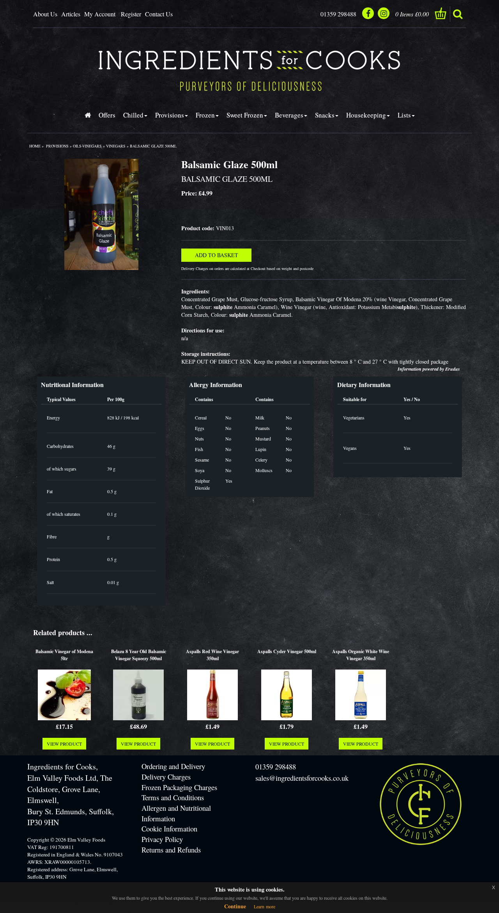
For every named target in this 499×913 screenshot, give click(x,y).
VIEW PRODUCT (64, 744)
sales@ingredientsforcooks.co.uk (302, 778)
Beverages (289, 114)
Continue (235, 906)
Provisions (169, 114)
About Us (45, 14)
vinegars (116, 146)
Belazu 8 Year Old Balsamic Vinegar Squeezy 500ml (138, 654)
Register (131, 14)
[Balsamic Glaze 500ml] (101, 214)
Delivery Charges (166, 777)
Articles (70, 14)
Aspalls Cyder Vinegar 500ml (286, 651)
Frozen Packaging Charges (179, 787)
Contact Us (159, 14)
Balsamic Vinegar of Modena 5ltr (64, 654)
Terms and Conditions (173, 797)
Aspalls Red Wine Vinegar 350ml (212, 654)
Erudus (452, 369)
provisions (57, 146)
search (457, 14)
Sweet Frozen (244, 114)
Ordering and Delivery (173, 766)
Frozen (205, 114)
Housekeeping (366, 114)
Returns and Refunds (171, 849)
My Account (99, 14)
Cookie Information (169, 828)
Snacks (324, 114)
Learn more (264, 906)
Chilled (133, 114)
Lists (404, 114)
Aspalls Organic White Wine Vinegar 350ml (360, 654)
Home (35, 146)
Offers (107, 114)
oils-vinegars (87, 146)
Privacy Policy (162, 839)
